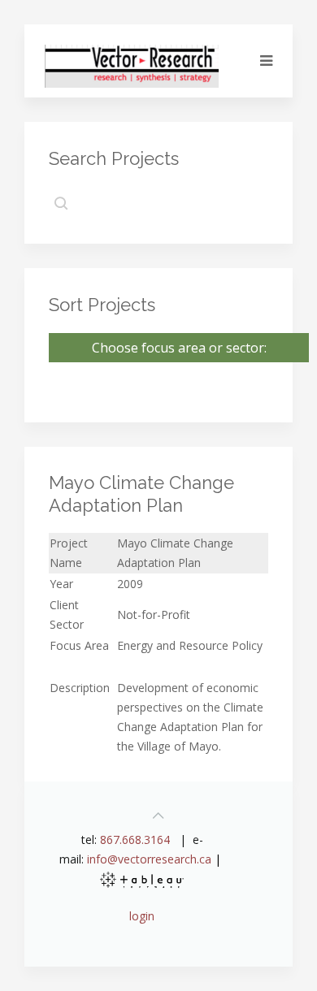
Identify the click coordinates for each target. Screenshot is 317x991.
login (141, 916)
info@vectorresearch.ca (149, 859)
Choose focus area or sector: (179, 348)
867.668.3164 (135, 839)
